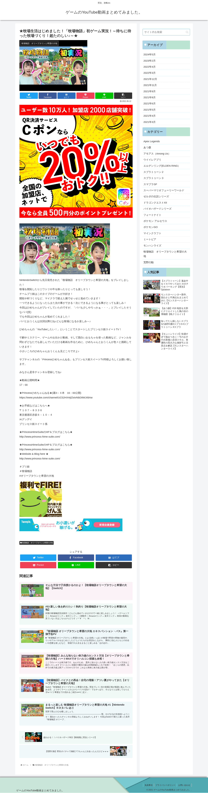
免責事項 (149, 785)
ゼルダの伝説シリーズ (156, 196)
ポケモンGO (150, 227)
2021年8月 (149, 97)
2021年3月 (149, 122)
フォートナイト (152, 215)
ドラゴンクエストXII (155, 202)
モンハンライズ (152, 245)
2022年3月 (149, 72)
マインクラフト (152, 233)
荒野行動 (148, 262)
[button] (187, 32)
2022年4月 (149, 66)
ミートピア (149, 239)
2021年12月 (150, 79)
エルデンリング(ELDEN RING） (161, 165)
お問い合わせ (184, 785)
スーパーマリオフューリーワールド (163, 190)
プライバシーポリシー (165, 785)
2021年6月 (149, 103)
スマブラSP (150, 184)
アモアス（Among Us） (157, 153)
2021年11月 (150, 85)
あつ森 (147, 147)
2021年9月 (149, 91)
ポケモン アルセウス (155, 221)
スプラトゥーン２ (153, 172)
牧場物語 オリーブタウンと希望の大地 (37, 543)
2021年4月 (149, 115)
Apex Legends (151, 141)
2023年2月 (149, 60)
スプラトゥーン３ (153, 178)
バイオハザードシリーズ (157, 208)
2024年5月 (149, 54)
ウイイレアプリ (152, 159)
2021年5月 (149, 109)
